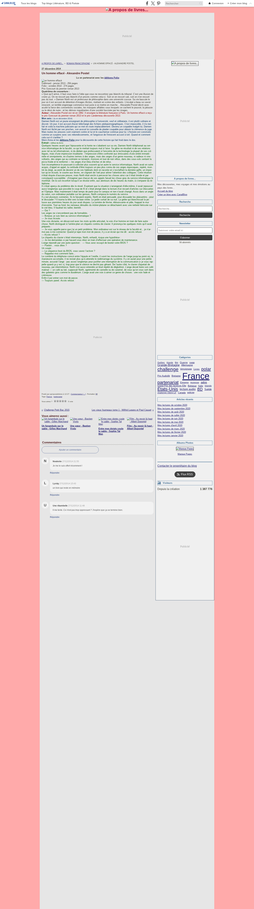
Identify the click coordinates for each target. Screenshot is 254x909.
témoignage (186, 369)
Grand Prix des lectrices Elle (171, 386)
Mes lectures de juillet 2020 (171, 415)
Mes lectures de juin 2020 (170, 418)
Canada (182, 393)
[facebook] (147, 3)
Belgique (192, 386)
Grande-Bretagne (168, 365)
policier (190, 393)
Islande (208, 386)
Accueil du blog (165, 191)
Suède (208, 389)
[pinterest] (158, 3)
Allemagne (187, 365)
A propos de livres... (52, 63)
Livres (197, 369)
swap (192, 362)
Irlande (170, 363)
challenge (167, 369)
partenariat (167, 382)
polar (206, 369)
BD (200, 389)
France (195, 376)
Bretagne (176, 376)
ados (204, 382)
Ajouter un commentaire (70, 450)
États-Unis (167, 389)
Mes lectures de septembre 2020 (173, 408)
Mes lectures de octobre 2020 (172, 405)
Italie (200, 386)
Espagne (184, 382)
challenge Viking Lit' (166, 393)
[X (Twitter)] (153, 3)
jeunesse (194, 382)
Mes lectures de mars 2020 (171, 429)
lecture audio (188, 389)
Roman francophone (78, 63)
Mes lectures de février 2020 (171, 432)
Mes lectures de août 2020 (170, 412)
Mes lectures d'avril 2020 (169, 425)
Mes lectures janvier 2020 (170, 435)
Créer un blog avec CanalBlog (172, 194)
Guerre (184, 362)
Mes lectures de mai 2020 (170, 422)
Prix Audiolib (163, 376)
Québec (161, 363)
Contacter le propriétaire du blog (177, 465)
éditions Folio (111, 77)
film (176, 363)
